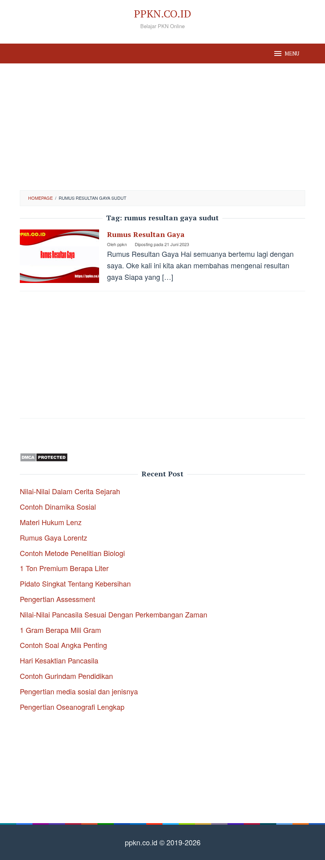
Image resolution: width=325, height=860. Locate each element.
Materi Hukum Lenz (51, 522)
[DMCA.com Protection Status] (44, 456)
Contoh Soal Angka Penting (63, 645)
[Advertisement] (162, 126)
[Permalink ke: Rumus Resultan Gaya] (59, 255)
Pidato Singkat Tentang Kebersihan (75, 583)
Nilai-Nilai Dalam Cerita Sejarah (70, 491)
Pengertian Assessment (57, 599)
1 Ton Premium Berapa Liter (64, 568)
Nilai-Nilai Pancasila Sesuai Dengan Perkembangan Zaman (113, 614)
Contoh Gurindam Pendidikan (66, 676)
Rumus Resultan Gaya (146, 234)
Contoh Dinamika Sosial (58, 506)
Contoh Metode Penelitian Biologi (72, 553)
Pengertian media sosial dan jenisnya (79, 691)
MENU (292, 53)
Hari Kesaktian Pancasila (59, 660)
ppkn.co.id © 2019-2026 (163, 842)
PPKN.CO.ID (162, 13)
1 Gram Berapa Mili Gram (60, 630)
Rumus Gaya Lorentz (53, 537)
